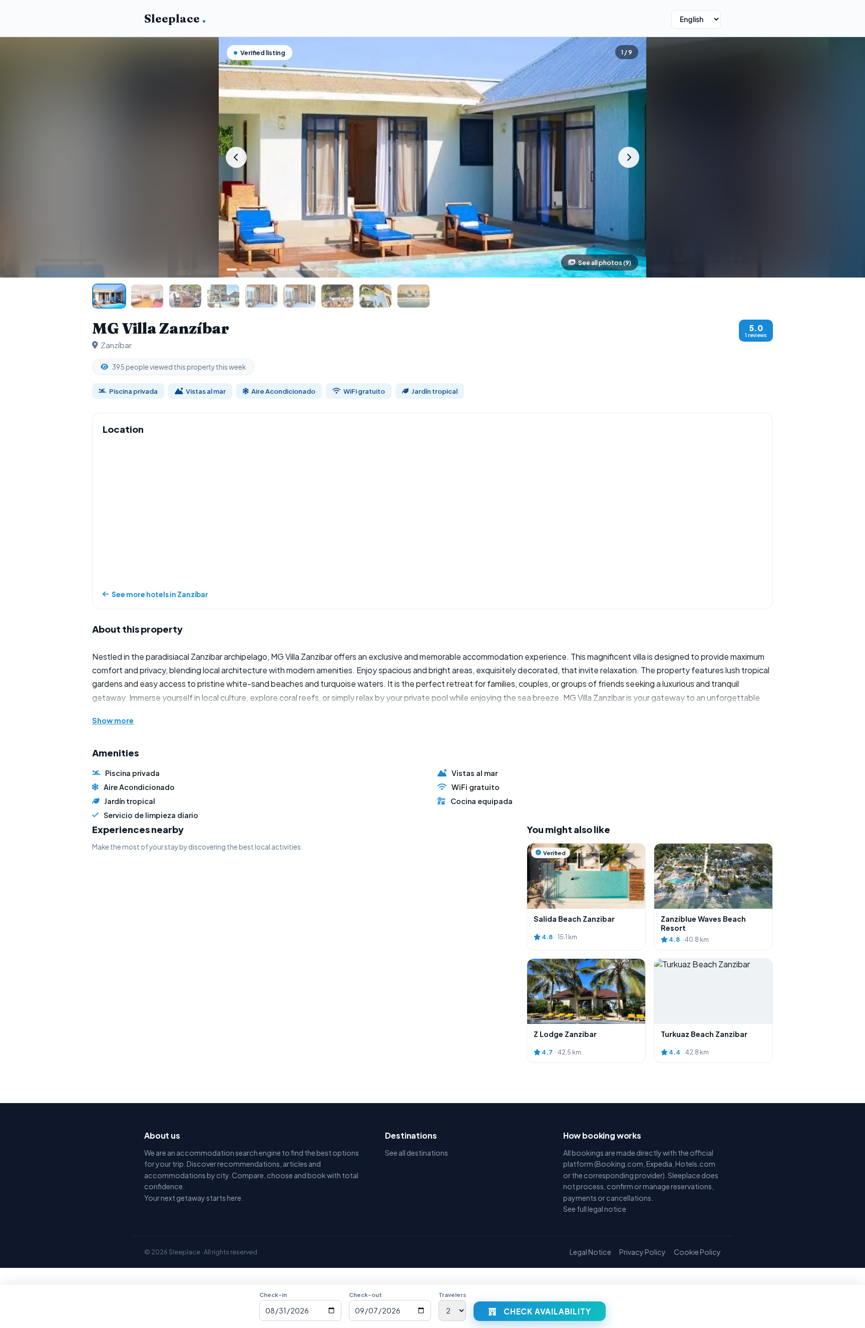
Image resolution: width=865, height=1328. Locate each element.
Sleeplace (175, 19)
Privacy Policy (642, 1251)
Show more (113, 720)
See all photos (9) (604, 262)
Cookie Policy (697, 1251)
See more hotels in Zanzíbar (160, 594)
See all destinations (416, 1152)
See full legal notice (594, 1208)
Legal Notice (590, 1251)
